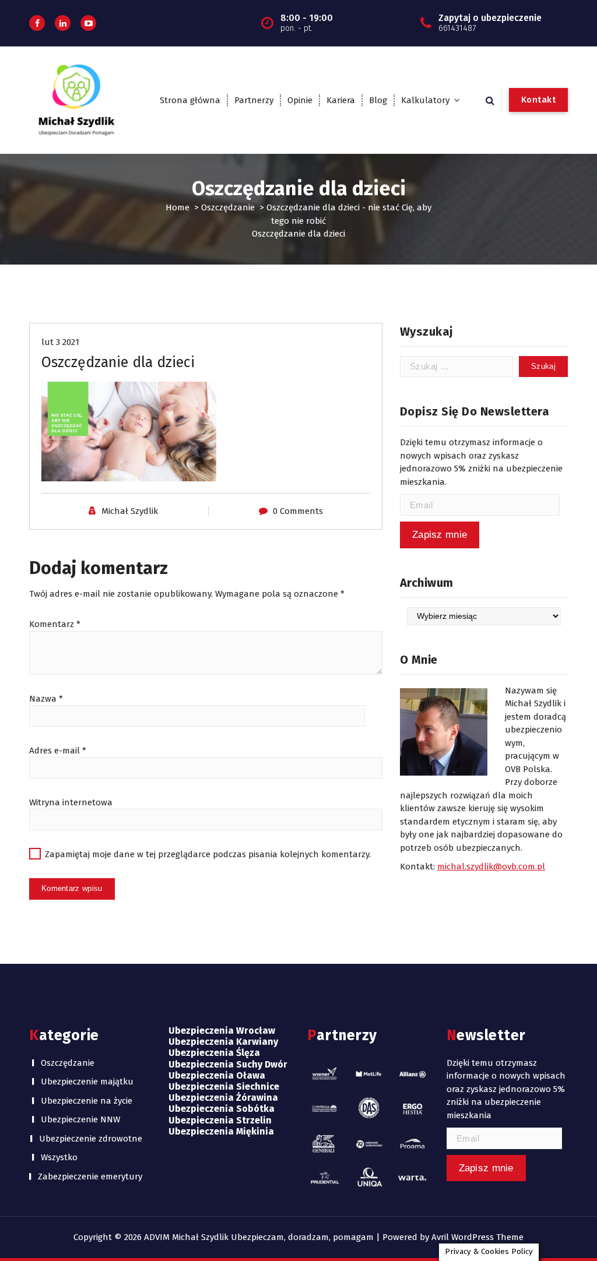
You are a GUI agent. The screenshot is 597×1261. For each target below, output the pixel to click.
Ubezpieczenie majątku (87, 1081)
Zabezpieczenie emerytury (90, 1176)
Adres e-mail (57, 750)
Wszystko (59, 1157)
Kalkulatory (425, 100)
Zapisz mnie (439, 534)
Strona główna (190, 100)
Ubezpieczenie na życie (86, 1101)
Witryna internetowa (71, 802)
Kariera (340, 100)
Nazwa (46, 698)
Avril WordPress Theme (477, 1237)
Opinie (299, 100)
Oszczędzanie (228, 207)
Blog (378, 100)
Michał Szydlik (129, 511)
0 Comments (298, 511)
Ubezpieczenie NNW (80, 1119)
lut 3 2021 (60, 342)
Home (177, 207)
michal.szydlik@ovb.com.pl (491, 866)
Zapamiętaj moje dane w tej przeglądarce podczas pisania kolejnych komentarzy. (208, 854)
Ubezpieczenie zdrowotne (90, 1138)
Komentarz (54, 624)
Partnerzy (253, 100)
